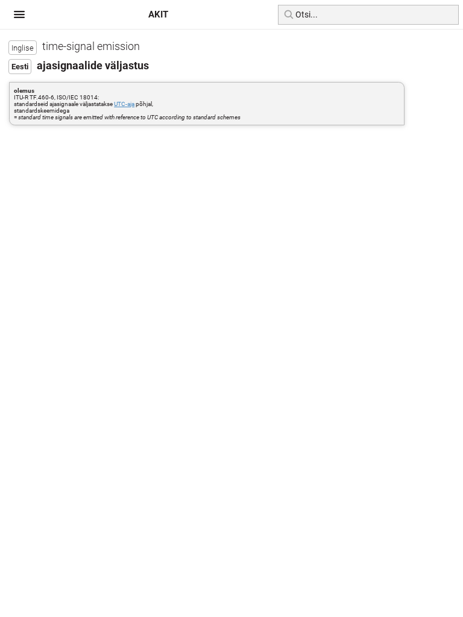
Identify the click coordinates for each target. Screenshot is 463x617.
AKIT (158, 14)
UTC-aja (124, 104)
